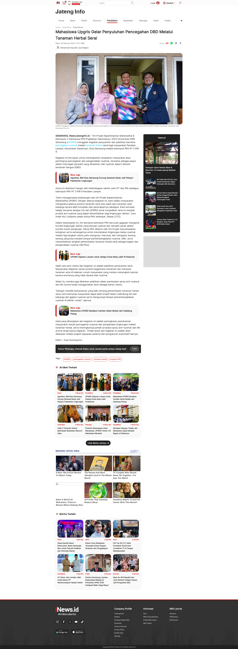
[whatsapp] (172, 43)
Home (61, 20)
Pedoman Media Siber (122, 620)
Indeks (168, 20)
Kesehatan (128, 20)
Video (156, 20)
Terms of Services (120, 626)
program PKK (115, 359)
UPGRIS (72, 142)
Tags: (58, 358)
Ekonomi (97, 20)
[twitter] (180, 43)
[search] (132, 3)
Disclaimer (118, 623)
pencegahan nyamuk (66, 145)
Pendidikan (112, 20)
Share (161, 43)
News (72, 20)
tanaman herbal (94, 145)
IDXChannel (174, 620)
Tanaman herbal (100, 359)
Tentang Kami (119, 613)
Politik (84, 20)
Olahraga (143, 20)
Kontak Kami (118, 633)
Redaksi (117, 617)
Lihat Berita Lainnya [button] (97, 443)
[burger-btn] (180, 3)
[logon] (58, 3)
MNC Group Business (150, 617)
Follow (134, 349)
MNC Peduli (147, 623)
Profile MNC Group (149, 620)
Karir (145, 613)
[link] (167, 43)
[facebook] (176, 43)
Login (153, 3)
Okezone (173, 613)
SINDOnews (174, 617)
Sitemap (117, 636)
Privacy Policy (119, 630)
